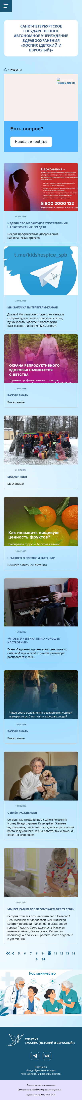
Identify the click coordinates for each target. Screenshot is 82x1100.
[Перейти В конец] (44, 959)
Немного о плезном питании (31, 558)
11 (55, 953)
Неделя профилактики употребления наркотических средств (37, 225)
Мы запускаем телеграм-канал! (32, 307)
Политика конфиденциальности (41, 1085)
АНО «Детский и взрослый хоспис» (41, 1073)
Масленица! (17, 477)
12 (61, 953)
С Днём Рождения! (22, 812)
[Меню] (6, 6)
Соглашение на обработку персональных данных (39, 1089)
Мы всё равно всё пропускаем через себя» (40, 909)
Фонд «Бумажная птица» (41, 1070)
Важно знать (17, 395)
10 (49, 953)
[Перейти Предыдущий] (14, 953)
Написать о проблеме (31, 141)
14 (73, 953)
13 (67, 953)
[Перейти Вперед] (38, 959)
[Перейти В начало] (8, 953)
